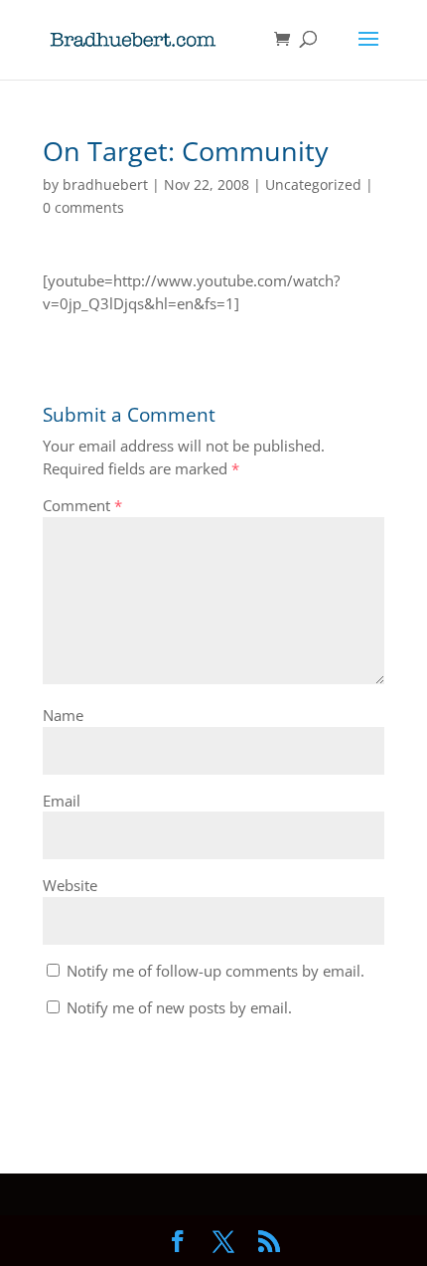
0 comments (83, 207)
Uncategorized (313, 184)
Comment (82, 505)
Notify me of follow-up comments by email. (215, 971)
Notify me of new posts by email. (179, 1007)
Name (63, 715)
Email (61, 801)
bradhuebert (105, 184)
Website (70, 885)
